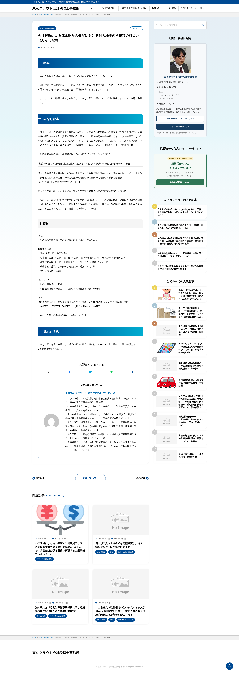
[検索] (203, 25)
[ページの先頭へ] (229, 666)
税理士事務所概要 (108, 8)
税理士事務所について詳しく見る (180, 119)
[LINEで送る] (111, 372)
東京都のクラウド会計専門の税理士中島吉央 (90, 393)
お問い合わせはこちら (180, 127)
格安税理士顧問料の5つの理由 (134, 8)
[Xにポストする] (48, 372)
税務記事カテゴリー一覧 (191, 8)
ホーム (93, 8)
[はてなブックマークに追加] (90, 372)
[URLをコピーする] (132, 372)
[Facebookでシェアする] (69, 372)
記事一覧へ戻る (90, 478)
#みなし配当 (136, 28)
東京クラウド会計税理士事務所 (55, 8)
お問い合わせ (157, 8)
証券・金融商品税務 (47, 28)
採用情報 (172, 8)
